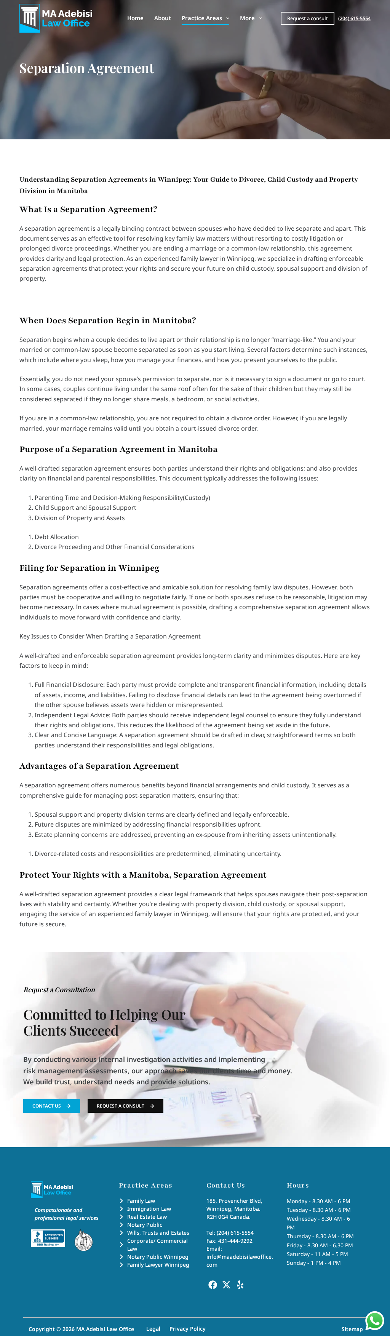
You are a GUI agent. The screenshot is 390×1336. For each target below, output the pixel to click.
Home (135, 18)
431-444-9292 (235, 1240)
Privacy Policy (187, 1328)
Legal (153, 1328)
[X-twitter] (226, 1285)
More (247, 18)
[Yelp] (240, 1285)
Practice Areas (202, 18)
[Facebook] (212, 1285)
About (162, 18)
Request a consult (307, 18)
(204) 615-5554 (354, 18)
